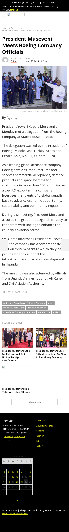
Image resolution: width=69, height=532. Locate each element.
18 (9, 481)
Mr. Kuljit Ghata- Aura (13, 307)
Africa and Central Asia (14, 303)
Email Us (14, 9)
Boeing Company (37, 303)
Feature (40, 430)
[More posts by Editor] (5, 58)
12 (13, 476)
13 (17, 476)
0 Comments (34, 402)
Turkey (56, 312)
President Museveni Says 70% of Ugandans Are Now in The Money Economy (51, 354)
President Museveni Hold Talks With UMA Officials (16, 390)
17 (4, 481)
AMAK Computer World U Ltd (15, 513)
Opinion (42, 2)
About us (40, 420)
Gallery (52, 2)
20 (17, 481)
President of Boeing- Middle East (19, 312)
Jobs (33, 2)
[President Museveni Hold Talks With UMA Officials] (17, 367)
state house (44, 312)
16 (30, 476)
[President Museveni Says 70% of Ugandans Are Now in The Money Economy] (51, 329)
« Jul (16, 500)
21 (22, 481)
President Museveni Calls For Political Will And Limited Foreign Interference (16, 355)
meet (50, 303)
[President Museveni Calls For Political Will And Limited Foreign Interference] (17, 329)
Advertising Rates (20, 2)
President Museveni (37, 307)
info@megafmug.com (14, 436)
